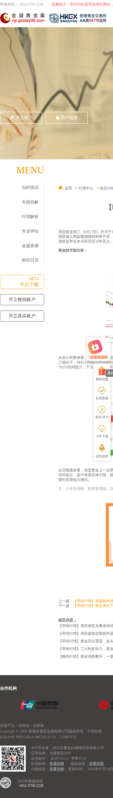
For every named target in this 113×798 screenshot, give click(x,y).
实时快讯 (30, 187)
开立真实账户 (22, 315)
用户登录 (69, 117)
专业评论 (30, 231)
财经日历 (30, 260)
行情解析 (30, 216)
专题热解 (30, 202)
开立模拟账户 (22, 299)
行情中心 (86, 188)
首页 (68, 188)
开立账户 (24, 117)
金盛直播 (30, 245)
